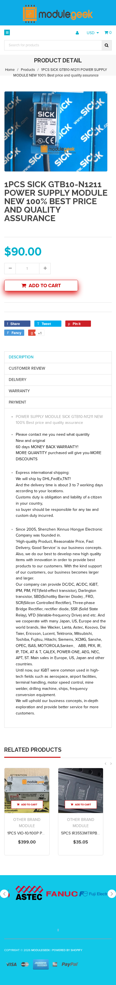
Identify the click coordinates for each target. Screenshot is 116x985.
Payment (17, 402)
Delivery (17, 379)
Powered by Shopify (67, 950)
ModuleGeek (40, 950)
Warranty (19, 391)
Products (28, 69)
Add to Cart (45, 286)
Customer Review (27, 368)
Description (21, 357)
